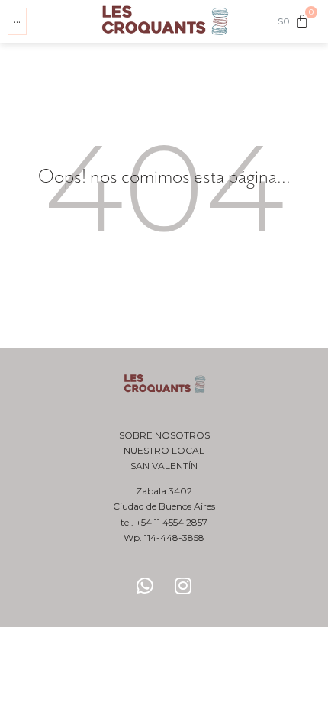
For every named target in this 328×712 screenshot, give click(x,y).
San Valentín (164, 465)
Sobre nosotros (164, 435)
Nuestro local (164, 450)
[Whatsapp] (145, 585)
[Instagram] (183, 585)
